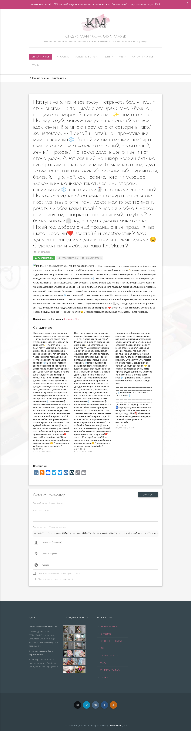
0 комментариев (94, 258)
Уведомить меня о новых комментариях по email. (59, 573)
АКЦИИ (122, 57)
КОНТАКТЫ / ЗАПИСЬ (143, 57)
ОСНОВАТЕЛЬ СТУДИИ (86, 57)
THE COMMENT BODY (41, 511)
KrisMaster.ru (116, 725)
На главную (62, 57)
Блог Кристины (60, 78)
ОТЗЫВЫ (36, 65)
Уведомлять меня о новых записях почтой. (56, 579)
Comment (148, 495)
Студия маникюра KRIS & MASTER (95, 36)
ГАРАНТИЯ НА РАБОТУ (113, 655)
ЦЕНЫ (107, 57)
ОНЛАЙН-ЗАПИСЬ (41, 57)
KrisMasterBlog (71, 318)
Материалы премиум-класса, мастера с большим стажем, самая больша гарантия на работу (95, 42)
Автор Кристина (70, 258)
